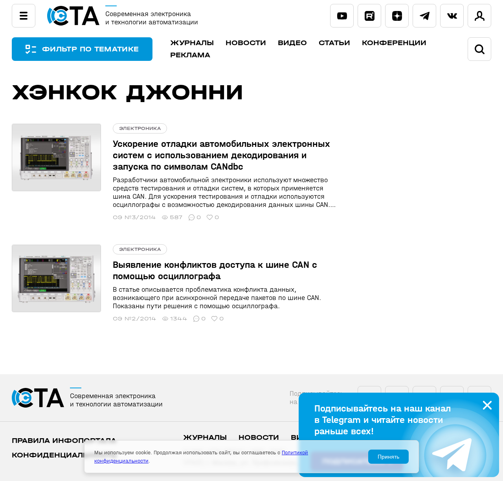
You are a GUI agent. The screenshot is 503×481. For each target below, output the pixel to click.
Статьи (334, 43)
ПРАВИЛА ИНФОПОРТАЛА (64, 441)
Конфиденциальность (64, 455)
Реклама (190, 55)
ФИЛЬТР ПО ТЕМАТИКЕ (90, 49)
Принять (388, 457)
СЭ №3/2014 (134, 217)
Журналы (192, 43)
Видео (292, 43)
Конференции (394, 43)
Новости (246, 43)
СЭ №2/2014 (134, 318)
